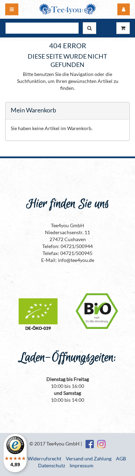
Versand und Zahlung (88, 458)
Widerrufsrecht (44, 458)
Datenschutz (51, 465)
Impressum (81, 465)
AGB (121, 458)
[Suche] (89, 28)
